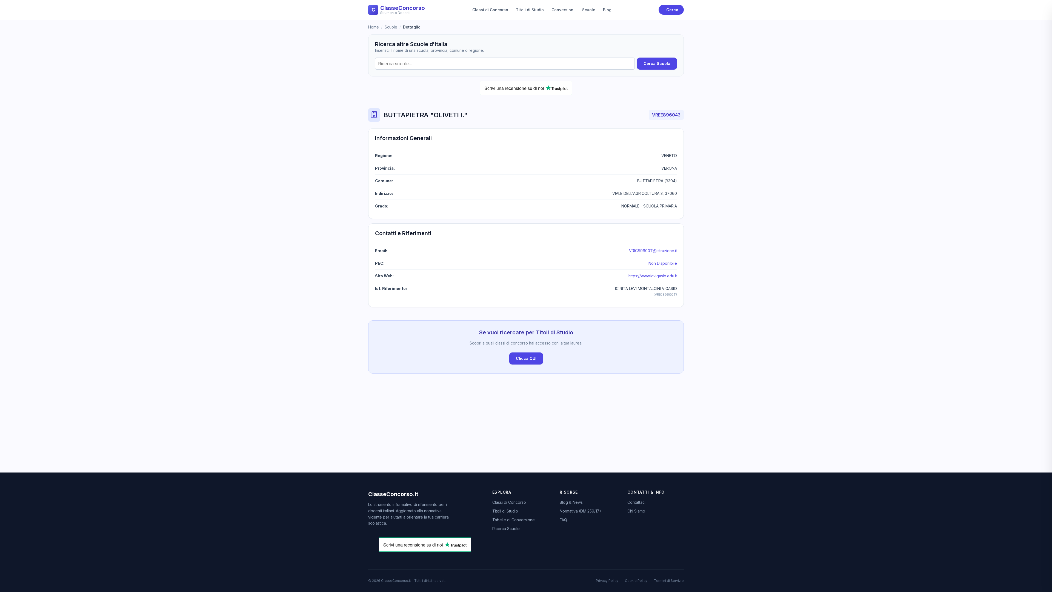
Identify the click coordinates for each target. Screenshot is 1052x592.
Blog (607, 9)
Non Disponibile (662, 263)
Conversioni (562, 9)
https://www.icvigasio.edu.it (652, 276)
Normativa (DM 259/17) (580, 511)
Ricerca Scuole (506, 528)
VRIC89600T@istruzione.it (653, 250)
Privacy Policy (607, 581)
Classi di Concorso (490, 9)
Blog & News (571, 502)
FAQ (563, 519)
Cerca (672, 9)
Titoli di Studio (530, 9)
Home (373, 27)
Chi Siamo (636, 511)
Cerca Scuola (657, 63)
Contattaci (636, 502)
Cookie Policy (636, 581)
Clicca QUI (526, 358)
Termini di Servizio (669, 581)
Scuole (588, 9)
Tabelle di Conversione (513, 519)
